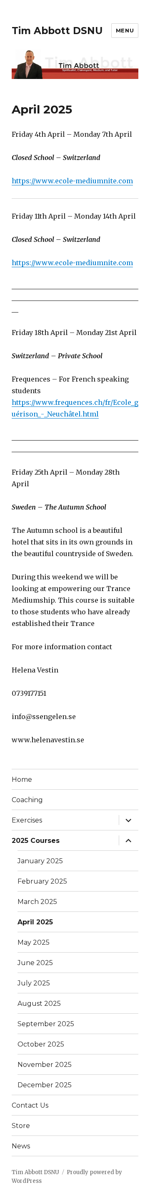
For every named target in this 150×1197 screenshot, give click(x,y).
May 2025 (34, 942)
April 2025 (35, 922)
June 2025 (35, 963)
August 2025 (39, 1003)
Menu (125, 30)
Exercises (27, 820)
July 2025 (34, 983)
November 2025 (45, 1065)
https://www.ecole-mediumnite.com (72, 181)
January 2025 (40, 861)
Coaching (27, 800)
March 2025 (37, 902)
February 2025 (42, 881)
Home (22, 779)
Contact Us (30, 1105)
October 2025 (41, 1044)
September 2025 (46, 1024)
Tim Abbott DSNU (57, 31)
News (21, 1146)
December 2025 (45, 1085)
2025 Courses (36, 841)
